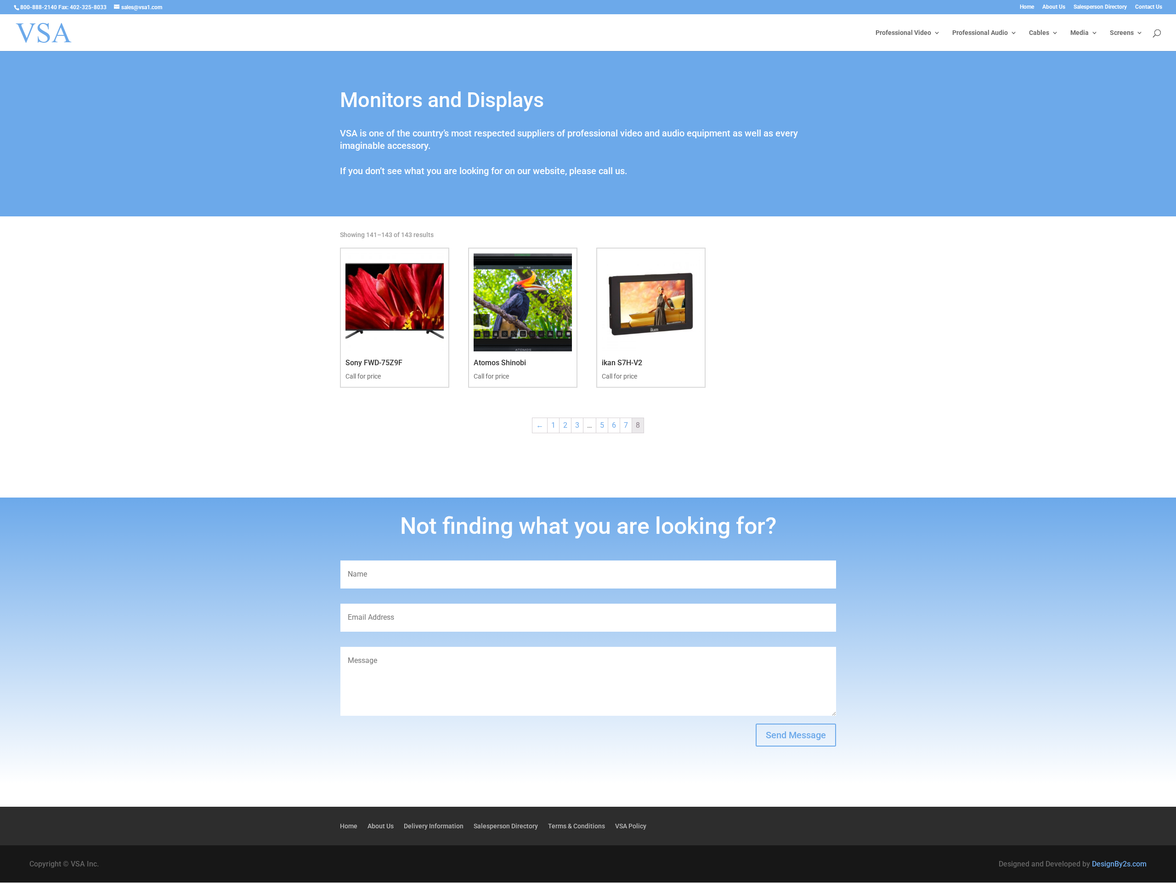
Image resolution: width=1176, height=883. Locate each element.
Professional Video (903, 32)
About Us (1053, 7)
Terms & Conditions (576, 826)
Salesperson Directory (1100, 7)
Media (1079, 32)
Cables (1039, 32)
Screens (1122, 32)
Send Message (796, 735)
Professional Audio (980, 32)
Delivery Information (434, 826)
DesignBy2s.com (1119, 864)
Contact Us (1148, 7)
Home (1027, 7)
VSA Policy (630, 826)
